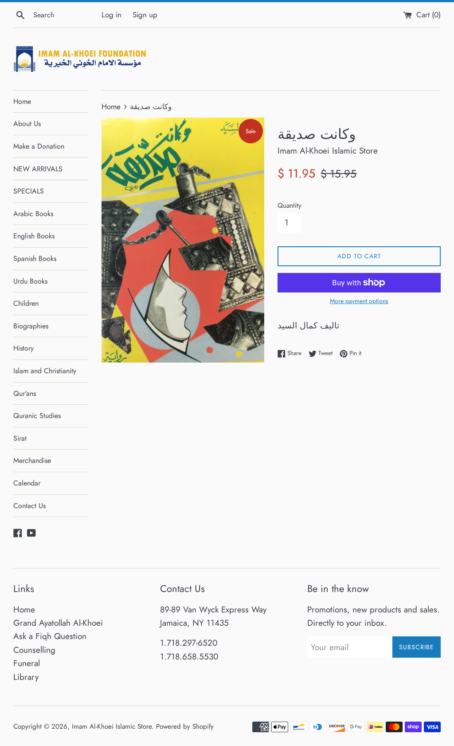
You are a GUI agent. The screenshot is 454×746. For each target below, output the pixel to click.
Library (26, 677)
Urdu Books (30, 281)
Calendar (26, 483)
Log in (111, 14)
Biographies (30, 326)
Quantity (289, 205)
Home (22, 101)
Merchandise (32, 460)
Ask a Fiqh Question (49, 636)
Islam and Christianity (44, 371)
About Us (27, 123)
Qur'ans (24, 393)
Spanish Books (34, 258)
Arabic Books (33, 214)
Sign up (145, 14)
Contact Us (29, 506)
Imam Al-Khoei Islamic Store (112, 726)
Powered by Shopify (185, 726)
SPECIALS (28, 191)
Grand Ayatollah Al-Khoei (58, 623)
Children (26, 303)
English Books (34, 236)
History (23, 348)
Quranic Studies (37, 415)
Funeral (26, 663)
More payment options (359, 300)
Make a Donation (38, 146)
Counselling (34, 650)
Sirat (20, 438)
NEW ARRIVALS (38, 169)
